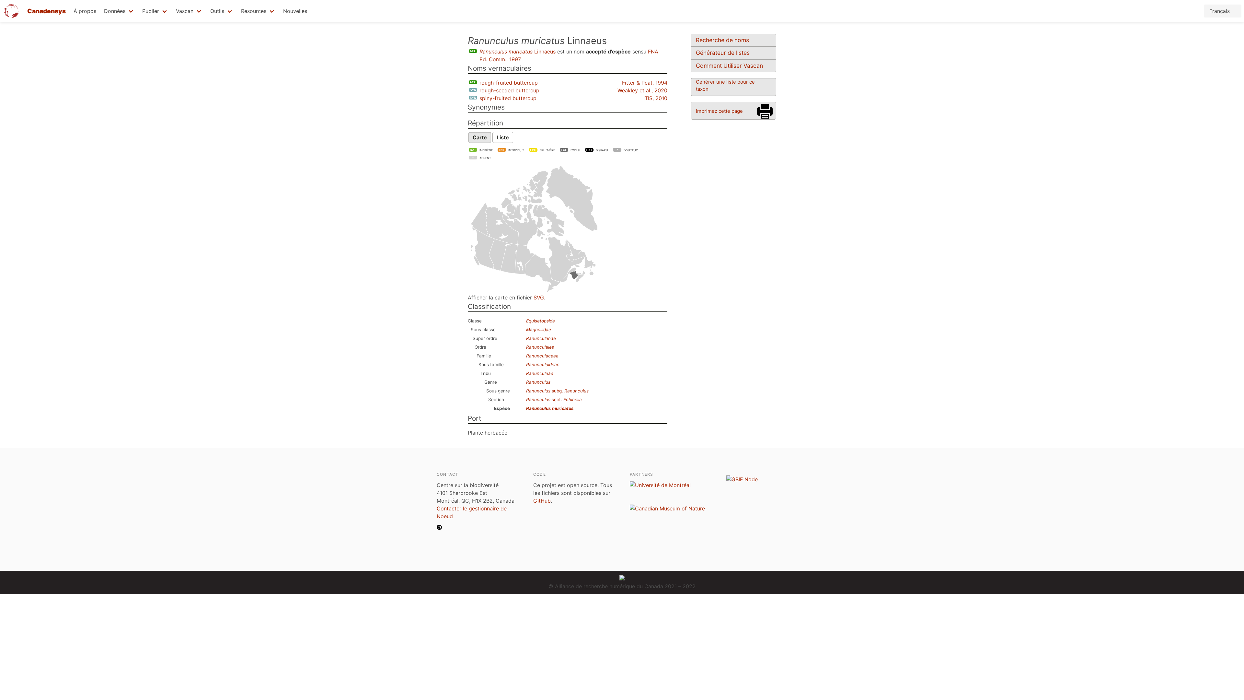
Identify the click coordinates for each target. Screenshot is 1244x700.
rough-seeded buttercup (509, 90)
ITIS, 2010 (655, 98)
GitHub (542, 500)
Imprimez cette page (719, 111)
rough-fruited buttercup (508, 82)
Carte (480, 137)
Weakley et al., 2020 (642, 90)
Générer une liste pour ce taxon (725, 85)
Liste (503, 137)
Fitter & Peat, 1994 (644, 82)
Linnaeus (517, 51)
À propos (85, 11)
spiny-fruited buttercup (507, 98)
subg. (557, 390)
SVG (539, 297)
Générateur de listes (723, 52)
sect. (554, 399)
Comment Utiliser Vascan (729, 65)
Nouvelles (295, 11)
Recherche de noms (722, 40)
